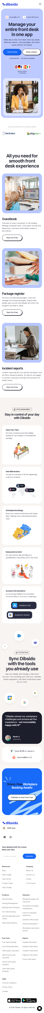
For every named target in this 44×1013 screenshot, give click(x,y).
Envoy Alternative (29, 959)
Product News (7, 883)
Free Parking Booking (10, 946)
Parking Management (10, 903)
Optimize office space (30, 920)
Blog (3, 870)
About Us (29, 870)
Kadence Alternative (30, 955)
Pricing (28, 879)
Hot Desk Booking (9, 912)
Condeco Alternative (30, 951)
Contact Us (30, 875)
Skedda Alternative (30, 942)
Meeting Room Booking (10, 907)
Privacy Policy (7, 987)
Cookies (5, 991)
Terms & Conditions (9, 983)
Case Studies (7, 887)
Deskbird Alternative (30, 946)
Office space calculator (10, 951)
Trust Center (31, 883)
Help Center (6, 879)
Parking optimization (30, 924)
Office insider (7, 875)
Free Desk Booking (9, 942)
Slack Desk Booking (9, 923)
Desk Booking (7, 899)
